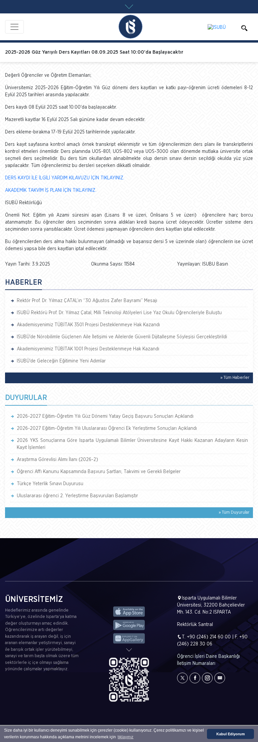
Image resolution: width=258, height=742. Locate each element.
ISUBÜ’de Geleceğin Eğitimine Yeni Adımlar (61, 361)
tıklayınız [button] (125, 737)
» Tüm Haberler (235, 378)
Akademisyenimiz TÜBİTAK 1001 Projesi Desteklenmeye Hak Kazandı (88, 349)
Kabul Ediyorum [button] (230, 734)
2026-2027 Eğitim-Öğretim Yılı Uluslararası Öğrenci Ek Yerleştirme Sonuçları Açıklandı (107, 428)
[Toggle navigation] (14, 27)
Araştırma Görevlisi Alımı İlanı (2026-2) (57, 459)
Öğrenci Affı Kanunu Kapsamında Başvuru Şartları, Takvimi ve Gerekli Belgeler (99, 471)
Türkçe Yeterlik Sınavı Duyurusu (50, 483)
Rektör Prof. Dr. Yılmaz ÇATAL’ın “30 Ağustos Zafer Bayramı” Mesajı (87, 300)
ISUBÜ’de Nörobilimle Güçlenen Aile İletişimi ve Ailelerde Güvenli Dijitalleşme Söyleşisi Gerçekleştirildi (122, 337)
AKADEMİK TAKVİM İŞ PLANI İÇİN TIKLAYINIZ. (50, 190)
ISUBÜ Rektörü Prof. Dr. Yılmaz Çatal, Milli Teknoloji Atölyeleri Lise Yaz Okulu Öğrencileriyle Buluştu (119, 312)
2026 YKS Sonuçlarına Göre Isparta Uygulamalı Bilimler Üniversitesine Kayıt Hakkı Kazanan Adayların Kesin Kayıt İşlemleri (132, 444)
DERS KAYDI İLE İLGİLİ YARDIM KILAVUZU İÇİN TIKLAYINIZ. (64, 178)
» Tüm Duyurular (234, 512)
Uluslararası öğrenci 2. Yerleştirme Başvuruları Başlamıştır (77, 496)
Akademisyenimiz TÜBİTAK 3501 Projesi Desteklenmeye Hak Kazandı (88, 325)
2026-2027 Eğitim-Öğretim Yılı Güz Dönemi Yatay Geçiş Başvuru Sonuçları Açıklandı (105, 416)
